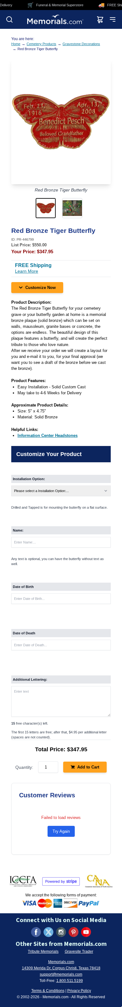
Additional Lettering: (30, 679)
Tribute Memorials (43, 951)
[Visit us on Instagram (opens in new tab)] (61, 932)
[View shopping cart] (100, 19)
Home (15, 44)
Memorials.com (61, 962)
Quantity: (24, 767)
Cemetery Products (41, 44)
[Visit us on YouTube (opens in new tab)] (86, 932)
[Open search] (9, 19)
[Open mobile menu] (112, 19)
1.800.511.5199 (69, 980)
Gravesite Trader (79, 951)
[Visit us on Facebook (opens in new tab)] (36, 932)
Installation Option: (29, 479)
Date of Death (24, 633)
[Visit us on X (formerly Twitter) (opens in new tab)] (48, 932)
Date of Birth (23, 587)
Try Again (61, 831)
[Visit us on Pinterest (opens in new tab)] (74, 932)
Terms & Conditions (47, 991)
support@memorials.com (61, 974)
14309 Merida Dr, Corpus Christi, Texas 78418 (61, 968)
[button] (47, 208)
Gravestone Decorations (81, 44)
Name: (18, 530)
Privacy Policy (79, 991)
